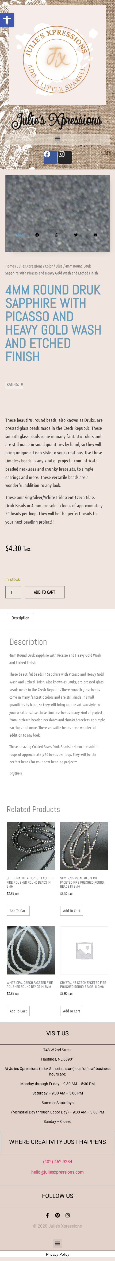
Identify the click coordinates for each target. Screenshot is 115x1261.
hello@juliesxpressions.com (57, 1172)
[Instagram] (67, 1215)
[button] (7, 20)
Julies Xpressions (29, 266)
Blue (59, 266)
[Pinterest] (57, 1215)
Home (9, 266)
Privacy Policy (57, 1254)
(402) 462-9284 (57, 1161)
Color (49, 266)
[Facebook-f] (47, 1215)
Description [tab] (20, 617)
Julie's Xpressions (57, 119)
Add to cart (44, 592)
